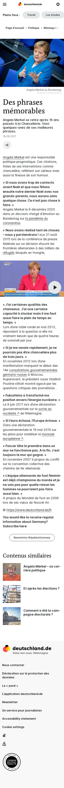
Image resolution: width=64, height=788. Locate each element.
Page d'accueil (15, 27)
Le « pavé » (10, 685)
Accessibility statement (19, 718)
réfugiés (9, 252)
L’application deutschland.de (22, 694)
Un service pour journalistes (22, 710)
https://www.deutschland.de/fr (29, 510)
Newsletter (10, 702)
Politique (33, 27)
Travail (31, 14)
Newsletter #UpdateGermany (32, 537)
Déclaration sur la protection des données (25, 675)
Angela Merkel (13, 157)
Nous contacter (13, 665)
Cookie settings (13, 727)
